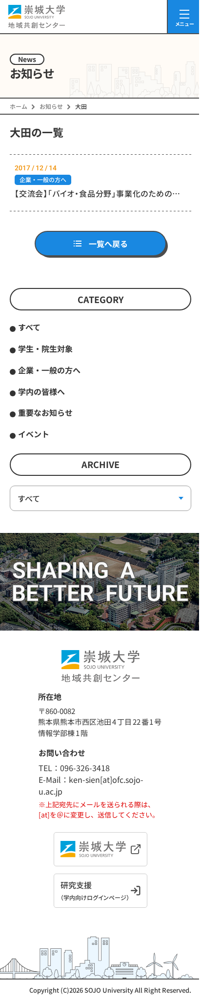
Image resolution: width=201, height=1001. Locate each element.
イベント (33, 434)
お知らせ (51, 106)
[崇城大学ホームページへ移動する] (100, 849)
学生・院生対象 (45, 348)
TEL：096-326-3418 (74, 768)
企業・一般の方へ (49, 370)
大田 (81, 106)
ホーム (18, 106)
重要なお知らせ (45, 412)
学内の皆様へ (41, 391)
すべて (29, 327)
